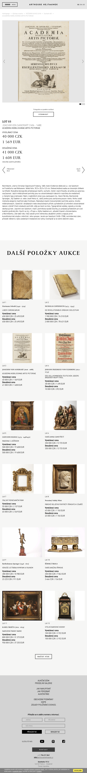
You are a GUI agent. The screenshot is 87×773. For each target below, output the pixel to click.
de (84, 4)
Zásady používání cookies (43, 704)
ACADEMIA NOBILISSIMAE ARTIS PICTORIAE (18, 16)
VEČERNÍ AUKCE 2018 (33, 13)
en (81, 4)
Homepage (6, 13)
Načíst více (43, 657)
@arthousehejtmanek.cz (43, 757)
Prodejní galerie (43, 683)
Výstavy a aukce (17, 13)
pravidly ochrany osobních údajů (34, 769)
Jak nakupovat (43, 688)
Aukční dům (43, 680)
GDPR (43, 702)
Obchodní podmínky (43, 699)
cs (78, 5)
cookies (39, 771)
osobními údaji (17, 771)
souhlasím (78, 770)
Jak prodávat (43, 691)
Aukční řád (43, 694)
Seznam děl (48, 13)
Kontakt (43, 750)
